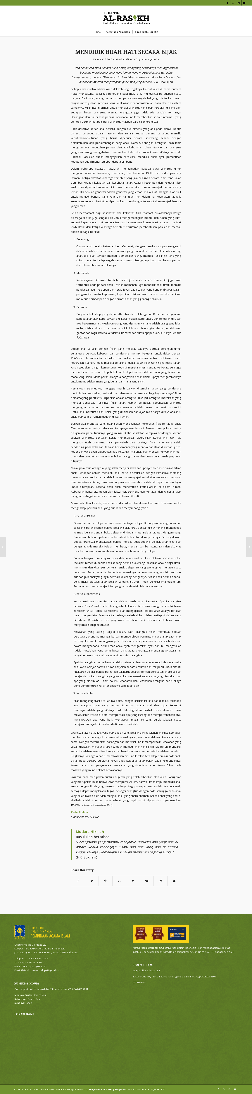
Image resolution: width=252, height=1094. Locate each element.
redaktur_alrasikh (150, 59)
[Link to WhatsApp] (233, 3)
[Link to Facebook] (227, 3)
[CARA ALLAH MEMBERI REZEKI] (3, 547)
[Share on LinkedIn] (119, 881)
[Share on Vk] (147, 881)
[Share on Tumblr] (133, 881)
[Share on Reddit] (160, 881)
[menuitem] (97, 31)
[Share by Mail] (174, 881)
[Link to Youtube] (244, 3)
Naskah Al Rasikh (126, 59)
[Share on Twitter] (92, 881)
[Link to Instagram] (238, 3)
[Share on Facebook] (78, 881)
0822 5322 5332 (35, 962)
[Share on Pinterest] (105, 881)
